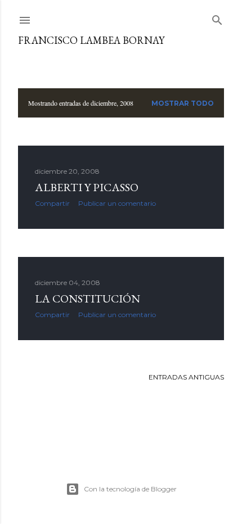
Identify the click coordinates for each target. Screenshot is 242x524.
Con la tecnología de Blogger (130, 489)
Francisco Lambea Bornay (91, 40)
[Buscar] (217, 18)
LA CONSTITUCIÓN (87, 298)
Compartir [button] (52, 203)
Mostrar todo (182, 103)
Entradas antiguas (186, 377)
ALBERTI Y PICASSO (86, 187)
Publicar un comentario (117, 203)
